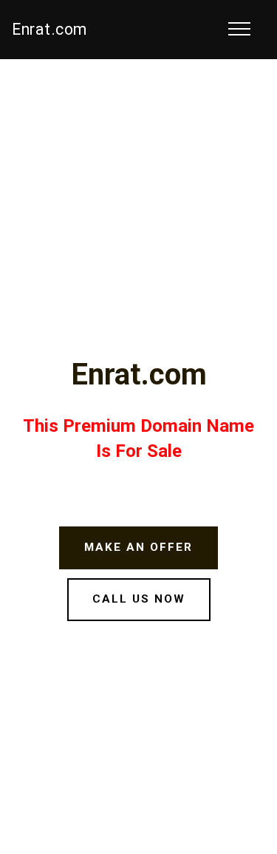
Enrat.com (49, 29)
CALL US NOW (138, 599)
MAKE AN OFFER (138, 547)
